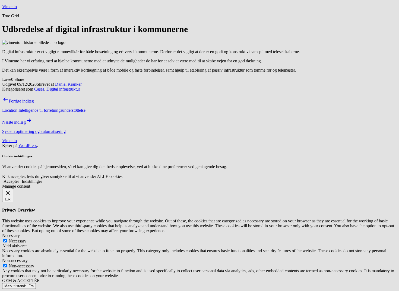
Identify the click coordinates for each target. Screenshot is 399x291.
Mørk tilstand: (15, 286)
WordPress (27, 145)
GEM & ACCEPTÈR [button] (21, 280)
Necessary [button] (11, 235)
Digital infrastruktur (63, 89)
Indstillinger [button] (32, 181)
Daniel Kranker (68, 84)
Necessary (17, 241)
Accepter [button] (11, 181)
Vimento (9, 6)
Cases (39, 89)
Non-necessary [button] (15, 260)
